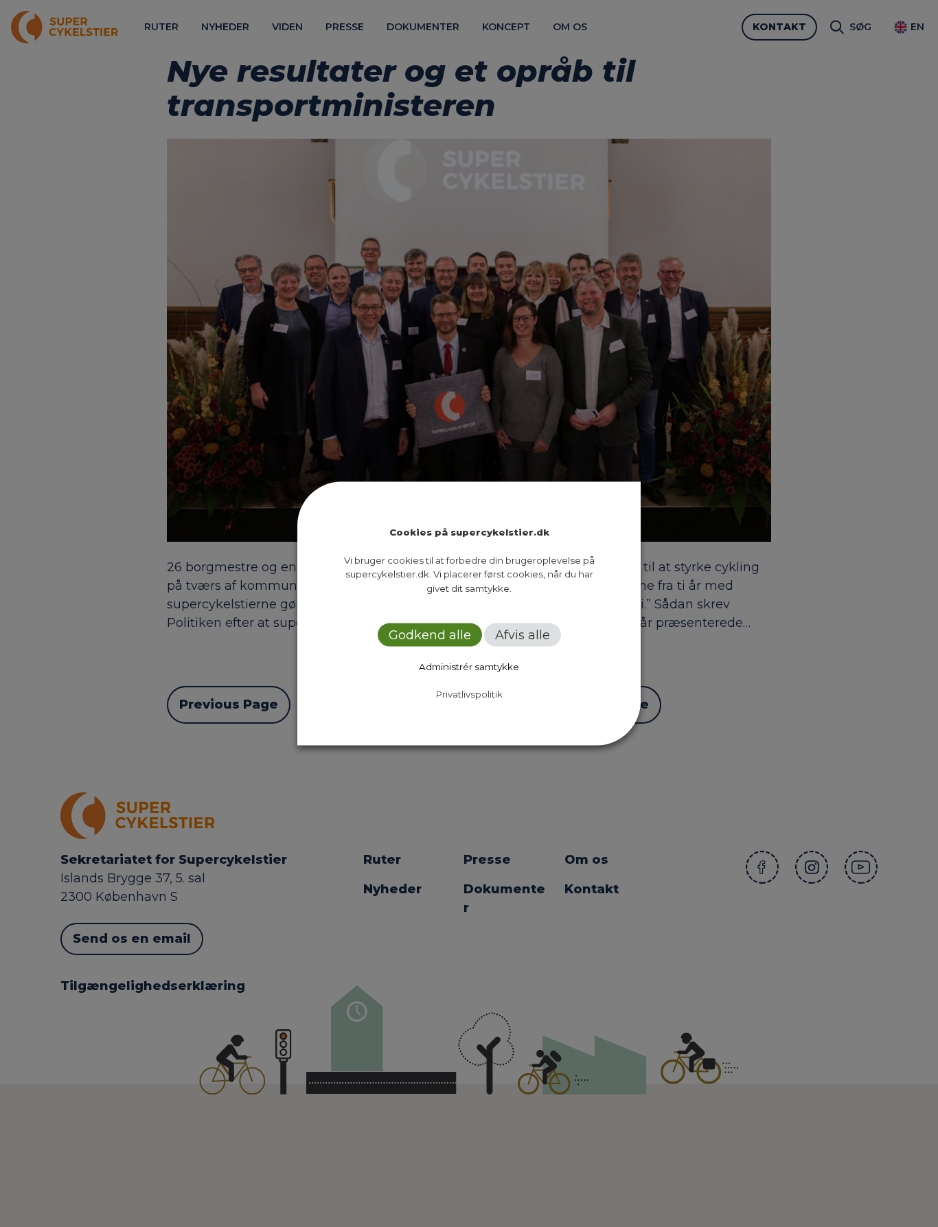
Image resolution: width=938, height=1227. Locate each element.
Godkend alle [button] (430, 635)
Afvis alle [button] (522, 635)
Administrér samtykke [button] (469, 666)
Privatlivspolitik (469, 694)
